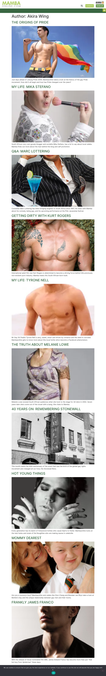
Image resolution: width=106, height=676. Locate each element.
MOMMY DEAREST (26, 538)
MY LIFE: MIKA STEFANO (31, 87)
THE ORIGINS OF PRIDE (30, 22)
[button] (81, 5)
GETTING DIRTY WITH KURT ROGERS (41, 216)
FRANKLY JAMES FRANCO (33, 602)
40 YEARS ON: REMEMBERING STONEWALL (46, 409)
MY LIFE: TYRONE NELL (30, 280)
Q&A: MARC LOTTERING (31, 151)
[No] (102, 670)
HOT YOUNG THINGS (28, 473)
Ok (53, 673)
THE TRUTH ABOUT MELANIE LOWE (40, 345)
